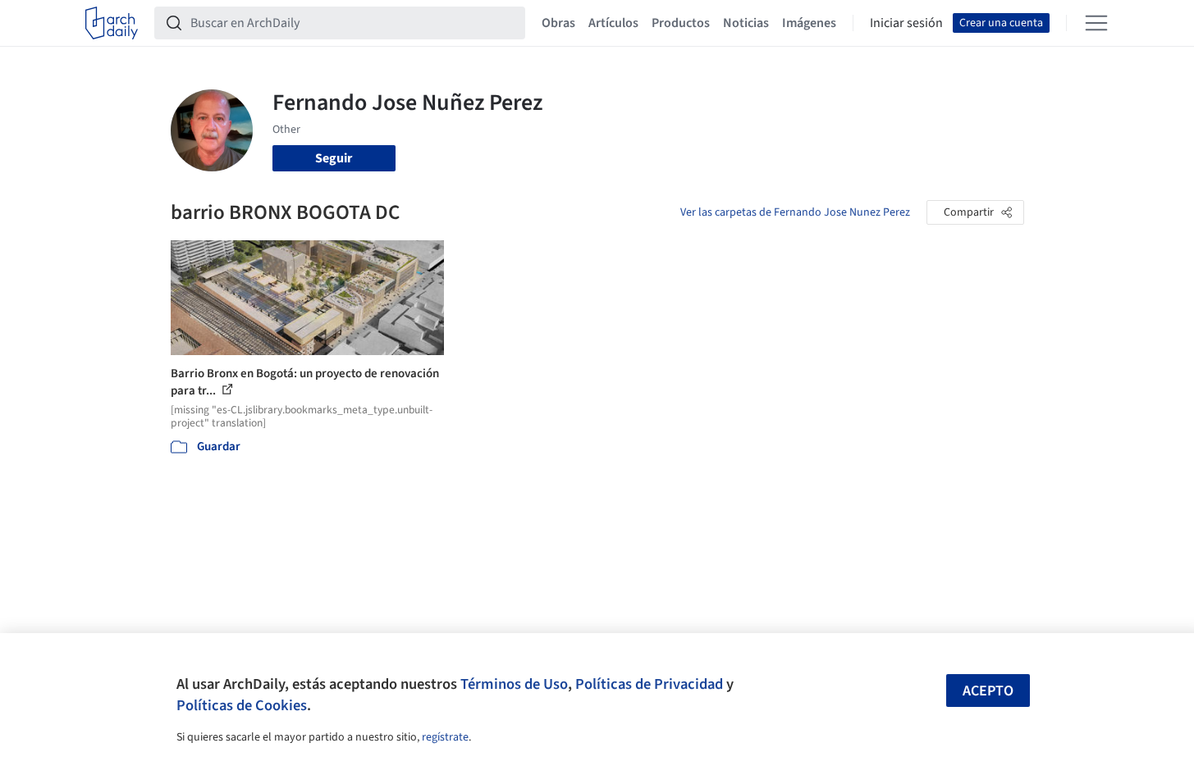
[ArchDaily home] (111, 23)
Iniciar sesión (906, 23)
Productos (681, 23)
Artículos (613, 23)
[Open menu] (1096, 23)
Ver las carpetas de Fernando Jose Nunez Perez (795, 212)
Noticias (746, 23)
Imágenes (809, 23)
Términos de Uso (514, 684)
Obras (558, 23)
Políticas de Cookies (241, 705)
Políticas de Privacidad (649, 684)
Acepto (988, 691)
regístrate (445, 737)
